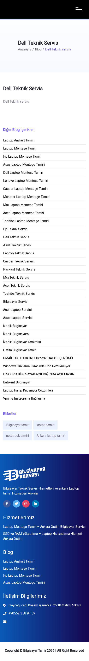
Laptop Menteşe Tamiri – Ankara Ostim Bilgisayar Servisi (44, 527)
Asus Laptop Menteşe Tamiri (24, 582)
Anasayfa (24, 49)
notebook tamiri (17, 436)
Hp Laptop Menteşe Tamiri (22, 575)
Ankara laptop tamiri (51, 436)
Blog (38, 49)
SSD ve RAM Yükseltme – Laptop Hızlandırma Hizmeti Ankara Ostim (42, 536)
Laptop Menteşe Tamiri (19, 568)
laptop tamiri (45, 425)
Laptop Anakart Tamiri (18, 561)
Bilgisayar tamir (17, 425)
